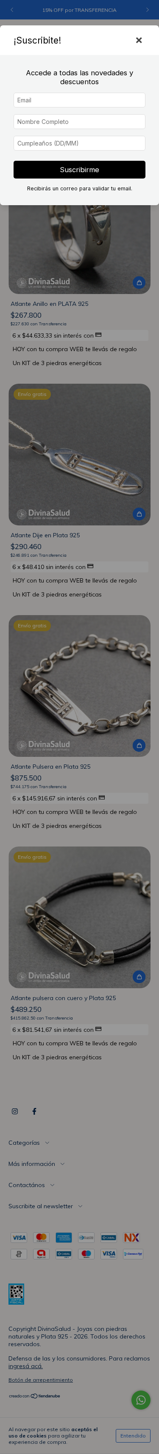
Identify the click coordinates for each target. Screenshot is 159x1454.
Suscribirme (79, 169)
